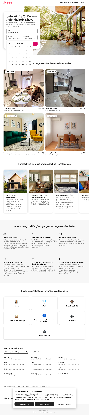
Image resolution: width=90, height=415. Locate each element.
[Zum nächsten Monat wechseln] (29, 43)
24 (9, 65)
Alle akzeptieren (24, 404)
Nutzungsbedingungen (48, 412)
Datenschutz (37, 412)
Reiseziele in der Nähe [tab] (37, 352)
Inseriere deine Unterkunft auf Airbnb (72, 3)
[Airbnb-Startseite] (8, 3)
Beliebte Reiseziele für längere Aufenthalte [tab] (16, 352)
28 (23, 65)
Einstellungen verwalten (64, 404)
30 (30, 65)
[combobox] (22, 32)
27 (19, 65)
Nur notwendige (44, 404)
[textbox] (14, 38)
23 (30, 61)
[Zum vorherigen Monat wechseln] (9, 43)
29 (26, 65)
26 (16, 65)
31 (9, 68)
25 (12, 65)
